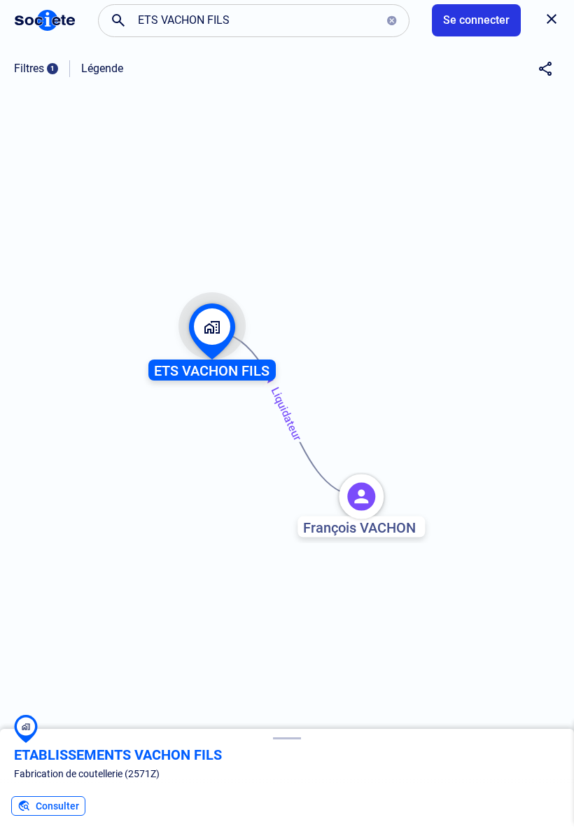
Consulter (57, 806)
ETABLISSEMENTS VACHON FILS (118, 754)
